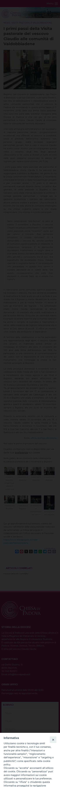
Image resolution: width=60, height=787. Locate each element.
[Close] (53, 739)
